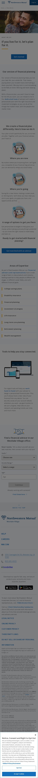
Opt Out (19, 768)
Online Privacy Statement (12, 763)
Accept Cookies (19, 774)
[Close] (35, 735)
